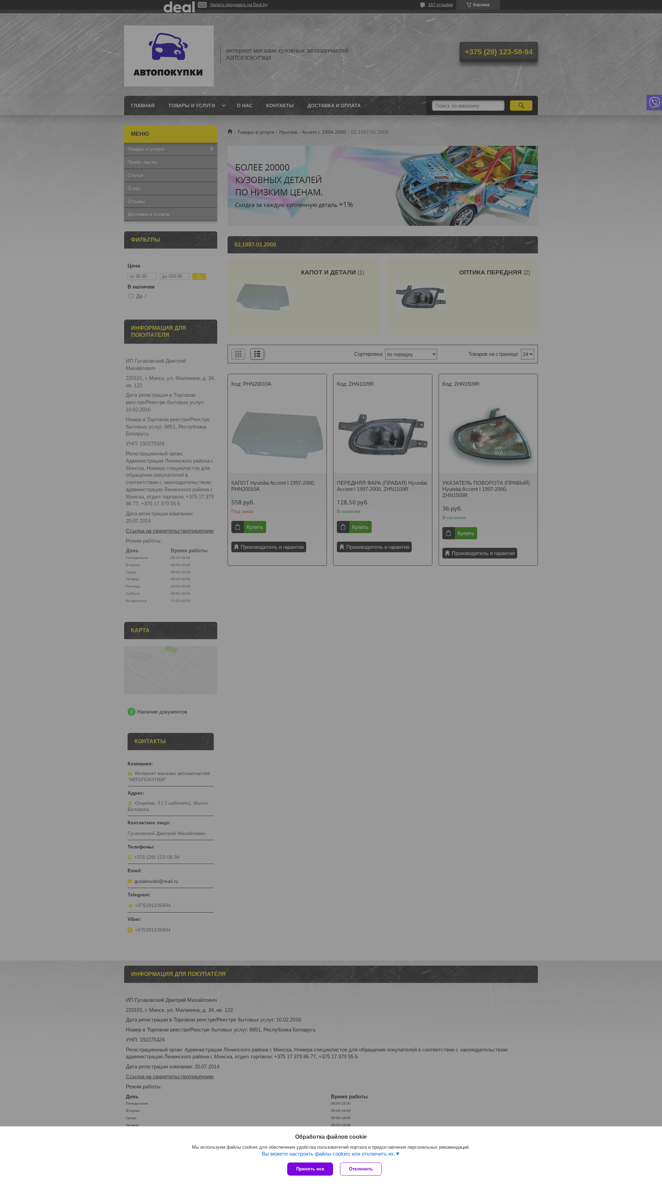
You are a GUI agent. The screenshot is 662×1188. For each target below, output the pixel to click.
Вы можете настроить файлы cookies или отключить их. (328, 1154)
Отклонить (361, 1168)
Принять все (310, 1168)
